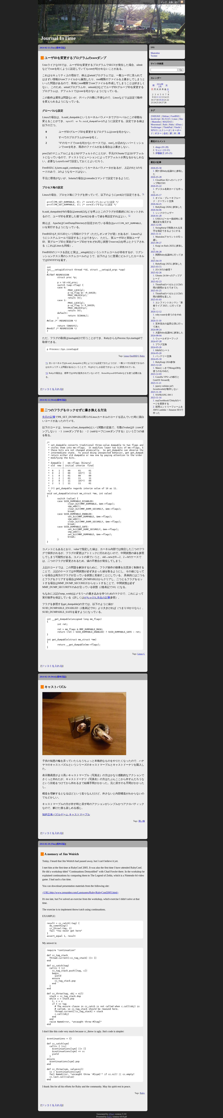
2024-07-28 (156, 341)
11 (157, 97)
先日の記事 (48, 417)
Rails (165, 124)
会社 (165, 133)
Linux (126, 356)
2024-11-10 (156, 320)
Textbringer (156, 127)
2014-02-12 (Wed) (48, 400)
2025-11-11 (156, 233)
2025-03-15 (156, 266)
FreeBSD (133, 356)
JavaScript (155, 119)
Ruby (142, 356)
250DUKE (155, 116)
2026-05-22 (156, 186)
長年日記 (60, 47)
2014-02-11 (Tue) (47, 47)
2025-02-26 (156, 272)
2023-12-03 (156, 374)
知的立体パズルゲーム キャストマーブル (66, 814)
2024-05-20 (156, 353)
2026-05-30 (156, 168)
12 (160, 97)
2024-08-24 (156, 329)
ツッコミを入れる (51, 389)
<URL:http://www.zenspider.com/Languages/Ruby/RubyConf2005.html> (80, 892)
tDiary (179, 124)
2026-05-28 (156, 177)
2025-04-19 (156, 260)
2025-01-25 (156, 290)
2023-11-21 (156, 383)
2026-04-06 (156, 210)
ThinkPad (167, 127)
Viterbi (177, 127)
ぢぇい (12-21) (162, 150)
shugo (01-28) (161, 147)
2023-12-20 (156, 365)
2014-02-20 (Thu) (48, 844)
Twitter (154, 55)
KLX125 (166, 119)
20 (162, 100)
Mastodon (155, 53)
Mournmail (156, 124)
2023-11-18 (156, 392)
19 (160, 100)
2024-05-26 (156, 347)
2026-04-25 (156, 204)
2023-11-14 (156, 397)
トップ (163, 2)
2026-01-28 (156, 215)
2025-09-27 (156, 242)
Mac (181, 119)
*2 (129, 216)
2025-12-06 (156, 224)
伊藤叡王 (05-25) (163, 153)
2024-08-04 (156, 335)
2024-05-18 (156, 359)
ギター (158, 133)
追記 (177, 2)
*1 (143, 194)
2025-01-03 (156, 299)
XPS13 (154, 130)
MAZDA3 (167, 121)
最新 (171, 2)
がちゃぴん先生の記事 (97, 597)
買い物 (141, 821)
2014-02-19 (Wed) (48, 676)
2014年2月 (160, 85)
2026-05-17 (156, 195)
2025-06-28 (156, 251)
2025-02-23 (156, 281)
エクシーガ (164, 130)
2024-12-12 (156, 311)
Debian (165, 116)
